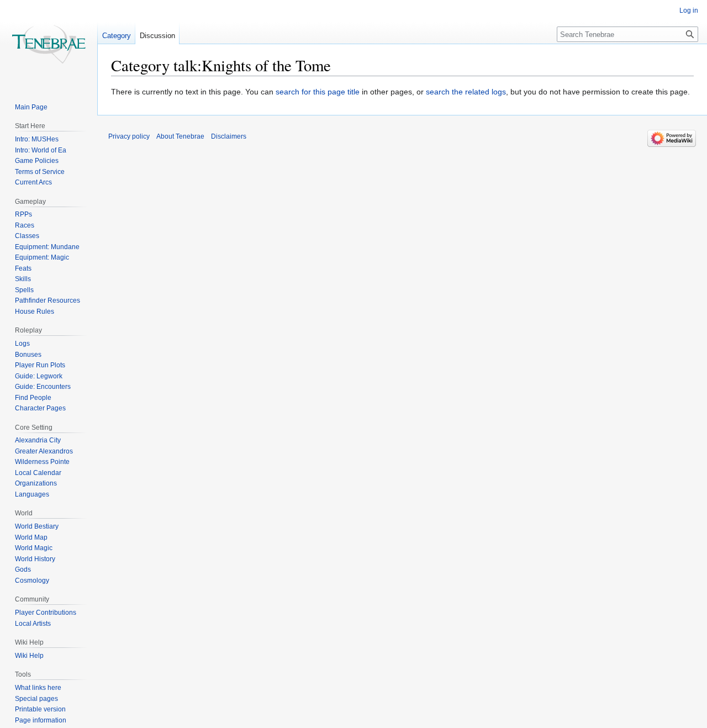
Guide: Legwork (38, 376)
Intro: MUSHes (37, 139)
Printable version (40, 709)
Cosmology (32, 580)
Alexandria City (38, 440)
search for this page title (318, 91)
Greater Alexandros (44, 451)
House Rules (34, 311)
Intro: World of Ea (40, 150)
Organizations (36, 483)
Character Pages (40, 408)
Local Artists (33, 623)
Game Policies (37, 161)
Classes (27, 236)
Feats (23, 268)
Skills (23, 279)
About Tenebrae (180, 136)
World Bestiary (37, 526)
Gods (23, 569)
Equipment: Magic (42, 257)
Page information (40, 720)
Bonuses (28, 354)
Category (116, 35)
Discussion (157, 35)
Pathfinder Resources (47, 300)
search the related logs (466, 91)
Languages (32, 494)
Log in (688, 10)
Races (24, 225)
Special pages (36, 699)
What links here (38, 688)
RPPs (23, 214)
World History (35, 559)
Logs (22, 343)
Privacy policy (129, 136)
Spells (24, 290)
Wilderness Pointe (42, 462)
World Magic (33, 548)
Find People (33, 398)
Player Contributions (45, 612)
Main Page (31, 107)
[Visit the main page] (48, 44)
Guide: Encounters (43, 387)
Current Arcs (33, 182)
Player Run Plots (40, 365)
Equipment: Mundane (47, 247)
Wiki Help (29, 656)
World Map (31, 537)
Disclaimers (228, 136)
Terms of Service (40, 172)
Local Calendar (38, 473)
